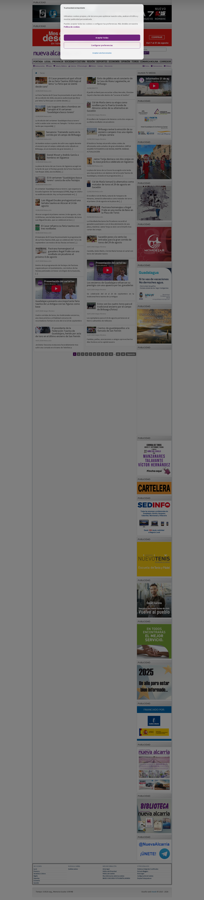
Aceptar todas (102, 37)
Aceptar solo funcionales (102, 53)
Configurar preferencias (102, 45)
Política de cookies (72, 27)
